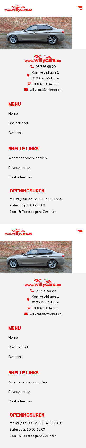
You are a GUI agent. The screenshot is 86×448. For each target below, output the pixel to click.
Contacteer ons (20, 177)
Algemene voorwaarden (27, 158)
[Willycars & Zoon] (18, 8)
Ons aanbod (18, 123)
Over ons (15, 132)
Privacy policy (19, 167)
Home (13, 113)
